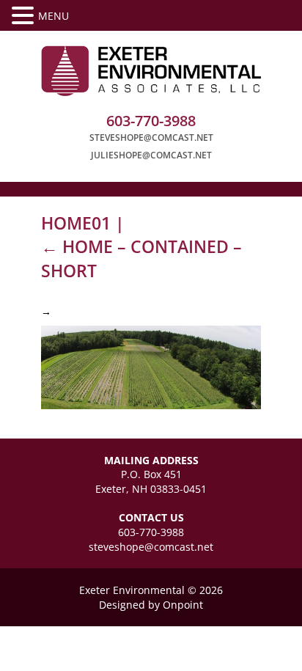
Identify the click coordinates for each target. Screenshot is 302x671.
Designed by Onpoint (151, 605)
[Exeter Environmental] (151, 70)
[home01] (151, 366)
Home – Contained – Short (141, 258)
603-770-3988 (151, 532)
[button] (25, 15)
